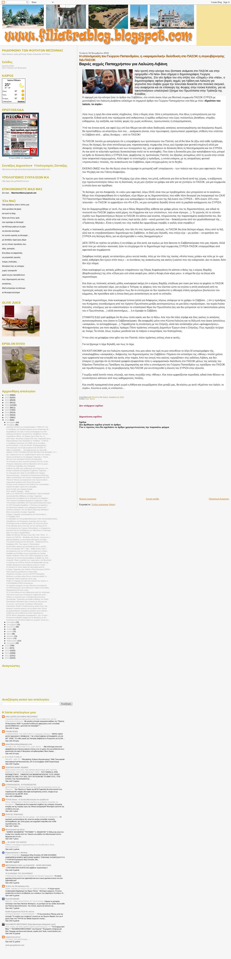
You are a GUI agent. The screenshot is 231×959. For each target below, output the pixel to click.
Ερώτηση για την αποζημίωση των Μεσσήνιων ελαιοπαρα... (29, 530)
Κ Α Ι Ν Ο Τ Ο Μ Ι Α (13, 757)
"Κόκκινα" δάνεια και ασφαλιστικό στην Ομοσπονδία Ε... (27, 480)
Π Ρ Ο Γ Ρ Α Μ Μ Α (12, 855)
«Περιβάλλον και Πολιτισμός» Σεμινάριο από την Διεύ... (27, 521)
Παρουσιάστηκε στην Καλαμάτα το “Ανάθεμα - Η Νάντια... (28, 441)
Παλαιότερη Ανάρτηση (219, 499)
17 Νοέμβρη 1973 (13, 516)
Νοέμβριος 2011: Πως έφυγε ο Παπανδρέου (22, 544)
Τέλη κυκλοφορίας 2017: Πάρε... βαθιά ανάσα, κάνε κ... (27, 549)
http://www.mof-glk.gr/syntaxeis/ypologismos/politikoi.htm (26, 169)
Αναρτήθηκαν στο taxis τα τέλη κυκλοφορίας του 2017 (26, 432)
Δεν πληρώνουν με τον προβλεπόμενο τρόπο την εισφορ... (28, 455)
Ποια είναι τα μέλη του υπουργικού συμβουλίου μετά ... (26, 595)
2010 (7, 658)
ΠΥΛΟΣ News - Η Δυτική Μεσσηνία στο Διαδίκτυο (27, 800)
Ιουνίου (10, 631)
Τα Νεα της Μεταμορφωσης (17, 886)
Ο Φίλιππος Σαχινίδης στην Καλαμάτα (20, 466)
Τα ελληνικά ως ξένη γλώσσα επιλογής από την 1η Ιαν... (28, 461)
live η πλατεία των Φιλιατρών (14, 68)
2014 (7, 648)
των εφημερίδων (26, 158)
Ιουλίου (10, 629)
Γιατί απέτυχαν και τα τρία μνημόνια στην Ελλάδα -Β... (26, 448)
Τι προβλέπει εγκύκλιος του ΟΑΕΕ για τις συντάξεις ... (26, 443)
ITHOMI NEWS (11, 731)
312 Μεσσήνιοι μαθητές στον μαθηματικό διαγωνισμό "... (27, 507)
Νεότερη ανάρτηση (87, 499)
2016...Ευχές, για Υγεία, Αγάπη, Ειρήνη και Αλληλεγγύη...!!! (27, 927)
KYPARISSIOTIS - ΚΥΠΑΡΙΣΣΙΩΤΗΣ (20, 785)
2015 (7, 646)
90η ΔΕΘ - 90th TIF (13, 759)
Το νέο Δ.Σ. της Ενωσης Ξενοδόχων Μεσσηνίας (24, 604)
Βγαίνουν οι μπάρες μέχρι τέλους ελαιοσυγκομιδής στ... (27, 576)
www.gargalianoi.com (14, 945)
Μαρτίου (10, 638)
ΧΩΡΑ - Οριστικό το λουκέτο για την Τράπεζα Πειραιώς (26, 889)
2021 (7, 408)
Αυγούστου (11, 627)
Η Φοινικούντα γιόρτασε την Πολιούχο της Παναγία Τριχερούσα (29, 876)
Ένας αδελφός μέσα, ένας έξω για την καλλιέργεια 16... (27, 526)
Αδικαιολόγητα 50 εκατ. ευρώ (17, 590)
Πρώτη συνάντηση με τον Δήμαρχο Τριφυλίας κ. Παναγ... (27, 457)
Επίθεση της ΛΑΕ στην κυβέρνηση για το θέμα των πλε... (27, 468)
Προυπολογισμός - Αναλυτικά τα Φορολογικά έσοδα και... (28, 475)
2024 (7, 400)
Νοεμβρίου (11, 425)
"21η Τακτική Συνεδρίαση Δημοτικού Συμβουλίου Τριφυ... (27, 500)
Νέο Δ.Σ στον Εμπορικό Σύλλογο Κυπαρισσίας (24, 459)
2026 (7, 395)
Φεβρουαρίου (12, 641)
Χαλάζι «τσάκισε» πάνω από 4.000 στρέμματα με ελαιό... (27, 556)
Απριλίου (10, 636)
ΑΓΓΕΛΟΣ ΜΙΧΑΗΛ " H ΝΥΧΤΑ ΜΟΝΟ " (20, 914)
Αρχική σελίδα (152, 499)
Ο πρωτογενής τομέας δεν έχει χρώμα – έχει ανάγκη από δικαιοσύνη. (32, 817)
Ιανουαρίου (11, 643)
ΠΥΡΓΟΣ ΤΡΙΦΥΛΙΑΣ (14, 814)
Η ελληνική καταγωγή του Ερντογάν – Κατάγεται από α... (27, 542)
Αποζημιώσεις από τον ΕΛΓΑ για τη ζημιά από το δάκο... (27, 551)
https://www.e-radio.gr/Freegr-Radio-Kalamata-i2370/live (26, 54)
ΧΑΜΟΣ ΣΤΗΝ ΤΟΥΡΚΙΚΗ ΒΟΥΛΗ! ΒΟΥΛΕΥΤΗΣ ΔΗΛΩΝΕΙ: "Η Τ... (32, 452)
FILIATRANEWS (12, 899)
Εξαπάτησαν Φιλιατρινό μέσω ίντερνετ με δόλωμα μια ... (27, 601)
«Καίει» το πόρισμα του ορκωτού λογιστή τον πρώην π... (27, 581)
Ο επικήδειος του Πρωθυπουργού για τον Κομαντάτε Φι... (28, 429)
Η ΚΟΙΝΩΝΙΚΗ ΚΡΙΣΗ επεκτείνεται (19, 583)
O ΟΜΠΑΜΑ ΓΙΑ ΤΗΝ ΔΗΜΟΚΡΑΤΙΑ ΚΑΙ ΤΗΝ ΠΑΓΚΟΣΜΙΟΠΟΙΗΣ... (32, 519)
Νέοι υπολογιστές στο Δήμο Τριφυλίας (20, 512)
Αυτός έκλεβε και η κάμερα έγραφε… (20, 489)
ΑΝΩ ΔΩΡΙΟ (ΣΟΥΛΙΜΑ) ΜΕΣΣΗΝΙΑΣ (21, 717)
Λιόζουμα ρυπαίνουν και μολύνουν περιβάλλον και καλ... (27, 434)
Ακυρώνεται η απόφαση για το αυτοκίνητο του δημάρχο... (27, 498)
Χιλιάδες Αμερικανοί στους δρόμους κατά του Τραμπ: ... (27, 565)
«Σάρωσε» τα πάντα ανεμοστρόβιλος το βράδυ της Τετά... (28, 558)
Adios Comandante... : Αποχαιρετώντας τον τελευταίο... (27, 450)
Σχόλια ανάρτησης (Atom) (103, 504)
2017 (7, 417)
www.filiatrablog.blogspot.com (18, 744)
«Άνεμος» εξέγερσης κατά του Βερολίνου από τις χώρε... (27, 464)
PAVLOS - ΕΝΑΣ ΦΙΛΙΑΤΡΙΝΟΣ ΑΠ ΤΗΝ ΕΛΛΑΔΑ (24, 901)
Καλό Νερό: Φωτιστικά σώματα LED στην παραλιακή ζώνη (28, 439)
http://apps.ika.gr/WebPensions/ (15, 181)
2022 (7, 405)
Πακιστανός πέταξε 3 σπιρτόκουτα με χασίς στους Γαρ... (27, 606)
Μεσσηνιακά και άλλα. (15, 829)
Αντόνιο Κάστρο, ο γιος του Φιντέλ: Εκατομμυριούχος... (27, 445)
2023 (7, 403)
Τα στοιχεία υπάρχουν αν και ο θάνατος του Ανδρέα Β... (27, 585)
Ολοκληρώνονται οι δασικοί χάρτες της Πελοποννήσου (27, 523)
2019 (7, 412)
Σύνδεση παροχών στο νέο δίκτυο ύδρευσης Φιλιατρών (27, 510)
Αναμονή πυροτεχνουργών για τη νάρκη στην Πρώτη (26, 608)
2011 (7, 656)
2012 (7, 653)
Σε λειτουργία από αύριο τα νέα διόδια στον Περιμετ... (26, 473)
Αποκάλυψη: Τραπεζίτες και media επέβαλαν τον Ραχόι (27, 599)
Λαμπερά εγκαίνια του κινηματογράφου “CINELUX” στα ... (28, 427)
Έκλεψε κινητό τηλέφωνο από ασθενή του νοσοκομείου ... (28, 484)
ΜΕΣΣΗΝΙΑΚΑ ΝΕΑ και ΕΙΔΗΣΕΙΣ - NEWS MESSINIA (28, 865)
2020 (7, 410)
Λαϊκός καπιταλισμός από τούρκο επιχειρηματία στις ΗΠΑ (27, 477)
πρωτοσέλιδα (15, 158)
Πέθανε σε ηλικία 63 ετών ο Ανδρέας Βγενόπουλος (25, 597)
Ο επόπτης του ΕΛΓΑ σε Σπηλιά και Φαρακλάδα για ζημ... (28, 562)
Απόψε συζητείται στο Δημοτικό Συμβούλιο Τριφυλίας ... (27, 471)
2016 (7, 420)
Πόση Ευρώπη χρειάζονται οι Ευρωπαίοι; (21, 572)
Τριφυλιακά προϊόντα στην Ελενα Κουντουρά (23, 482)
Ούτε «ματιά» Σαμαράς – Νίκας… (18, 491)
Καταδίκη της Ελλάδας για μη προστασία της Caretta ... (26, 553)
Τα (10, 158)
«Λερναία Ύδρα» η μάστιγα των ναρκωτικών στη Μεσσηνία (28, 560)
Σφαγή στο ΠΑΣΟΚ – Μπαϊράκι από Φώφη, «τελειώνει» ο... (28, 537)
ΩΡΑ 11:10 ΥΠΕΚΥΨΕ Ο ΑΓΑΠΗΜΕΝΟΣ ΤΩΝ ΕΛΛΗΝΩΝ (28, 494)
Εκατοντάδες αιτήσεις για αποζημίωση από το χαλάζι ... (27, 546)
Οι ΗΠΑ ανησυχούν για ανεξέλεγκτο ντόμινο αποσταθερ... (28, 588)
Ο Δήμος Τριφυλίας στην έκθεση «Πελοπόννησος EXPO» (28, 569)
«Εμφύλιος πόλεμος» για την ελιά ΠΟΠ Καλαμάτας (25, 574)
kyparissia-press (13, 937)
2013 (7, 651)
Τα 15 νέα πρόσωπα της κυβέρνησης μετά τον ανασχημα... (28, 592)
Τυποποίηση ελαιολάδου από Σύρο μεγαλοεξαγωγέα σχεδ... (29, 503)
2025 (7, 398)
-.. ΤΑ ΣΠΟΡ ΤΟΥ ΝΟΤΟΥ (16, 842)
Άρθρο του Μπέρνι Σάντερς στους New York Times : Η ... (27, 535)
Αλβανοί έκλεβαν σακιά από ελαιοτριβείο (21, 487)
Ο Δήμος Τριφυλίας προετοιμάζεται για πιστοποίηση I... (26, 514)
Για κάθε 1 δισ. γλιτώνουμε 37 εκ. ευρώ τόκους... (24, 747)
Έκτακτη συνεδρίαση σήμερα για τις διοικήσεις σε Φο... (27, 617)
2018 (7, 415)
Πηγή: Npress (90, 399)
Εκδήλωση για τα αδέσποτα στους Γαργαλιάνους (24, 613)
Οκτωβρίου (11, 622)
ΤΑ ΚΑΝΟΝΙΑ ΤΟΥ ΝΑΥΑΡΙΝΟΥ (19, 873)
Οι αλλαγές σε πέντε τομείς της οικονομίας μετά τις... (26, 567)
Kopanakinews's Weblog (16, 853)
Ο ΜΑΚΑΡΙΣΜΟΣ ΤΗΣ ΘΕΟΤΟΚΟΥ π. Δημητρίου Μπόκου (28, 734)
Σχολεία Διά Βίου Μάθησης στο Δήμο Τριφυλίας (23, 496)
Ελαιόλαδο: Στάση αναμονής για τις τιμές (21, 579)
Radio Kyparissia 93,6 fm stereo (19, 912)
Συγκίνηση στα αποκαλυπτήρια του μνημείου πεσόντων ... (28, 620)
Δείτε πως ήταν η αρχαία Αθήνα (18, 533)
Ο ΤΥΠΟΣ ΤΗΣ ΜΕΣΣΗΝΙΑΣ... (17, 939)
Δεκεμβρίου (11, 422)
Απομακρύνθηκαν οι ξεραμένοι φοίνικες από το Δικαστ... (27, 611)
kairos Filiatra (14, 80)
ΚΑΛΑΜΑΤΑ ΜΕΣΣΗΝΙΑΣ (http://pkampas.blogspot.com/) (30, 924)
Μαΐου (9, 634)
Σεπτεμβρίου (12, 625)
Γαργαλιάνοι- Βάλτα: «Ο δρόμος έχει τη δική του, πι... (26, 436)
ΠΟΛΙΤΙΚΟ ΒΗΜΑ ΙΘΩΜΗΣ (16, 767)
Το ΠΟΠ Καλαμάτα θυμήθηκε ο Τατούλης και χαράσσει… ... (28, 505)
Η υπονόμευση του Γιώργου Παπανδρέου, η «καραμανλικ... (29, 528)
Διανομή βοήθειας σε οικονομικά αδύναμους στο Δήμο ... (27, 540)
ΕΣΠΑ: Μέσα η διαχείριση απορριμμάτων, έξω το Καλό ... (27, 615)
